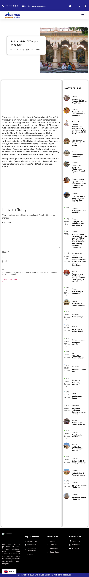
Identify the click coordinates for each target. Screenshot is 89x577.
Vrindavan (75, 109)
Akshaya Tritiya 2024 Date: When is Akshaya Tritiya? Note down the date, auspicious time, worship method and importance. (79, 240)
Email (5, 261)
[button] (85, 6)
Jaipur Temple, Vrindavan (77, 293)
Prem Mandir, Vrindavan (77, 436)
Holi (73, 253)
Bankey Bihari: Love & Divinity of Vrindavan (78, 114)
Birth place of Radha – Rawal (77, 330)
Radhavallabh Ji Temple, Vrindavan (79, 462)
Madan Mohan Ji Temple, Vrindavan (79, 474)
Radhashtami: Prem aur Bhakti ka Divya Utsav (79, 101)
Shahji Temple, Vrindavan (77, 155)
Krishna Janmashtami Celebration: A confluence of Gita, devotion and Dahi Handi (79, 129)
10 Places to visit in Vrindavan (79, 212)
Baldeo (77, 314)
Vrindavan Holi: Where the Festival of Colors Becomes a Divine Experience (79, 261)
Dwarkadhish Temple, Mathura (78, 424)
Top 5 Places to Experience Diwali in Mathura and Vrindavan (79, 184)
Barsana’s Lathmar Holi (79, 370)
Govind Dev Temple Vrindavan (79, 486)
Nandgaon (75, 143)
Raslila (74, 146)
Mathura (74, 122)
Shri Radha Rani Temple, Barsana (78, 305)
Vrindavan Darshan (78, 179)
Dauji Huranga (77, 317)
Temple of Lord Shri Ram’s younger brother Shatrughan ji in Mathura (78, 277)
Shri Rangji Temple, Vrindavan (79, 498)
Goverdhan (75, 141)
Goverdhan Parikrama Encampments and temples (79, 411)
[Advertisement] (31, 97)
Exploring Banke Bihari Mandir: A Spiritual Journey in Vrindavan (78, 199)
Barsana (74, 96)
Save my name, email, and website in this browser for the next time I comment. (29, 273)
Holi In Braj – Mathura (76, 384)
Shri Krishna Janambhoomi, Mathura (77, 449)
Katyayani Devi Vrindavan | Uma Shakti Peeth (78, 223)
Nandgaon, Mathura (76, 344)
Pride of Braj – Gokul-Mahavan (78, 357)
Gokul (79, 122)
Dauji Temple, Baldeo (77, 397)
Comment (7, 222)
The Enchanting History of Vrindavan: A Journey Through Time (78, 169)
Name (5, 252)
